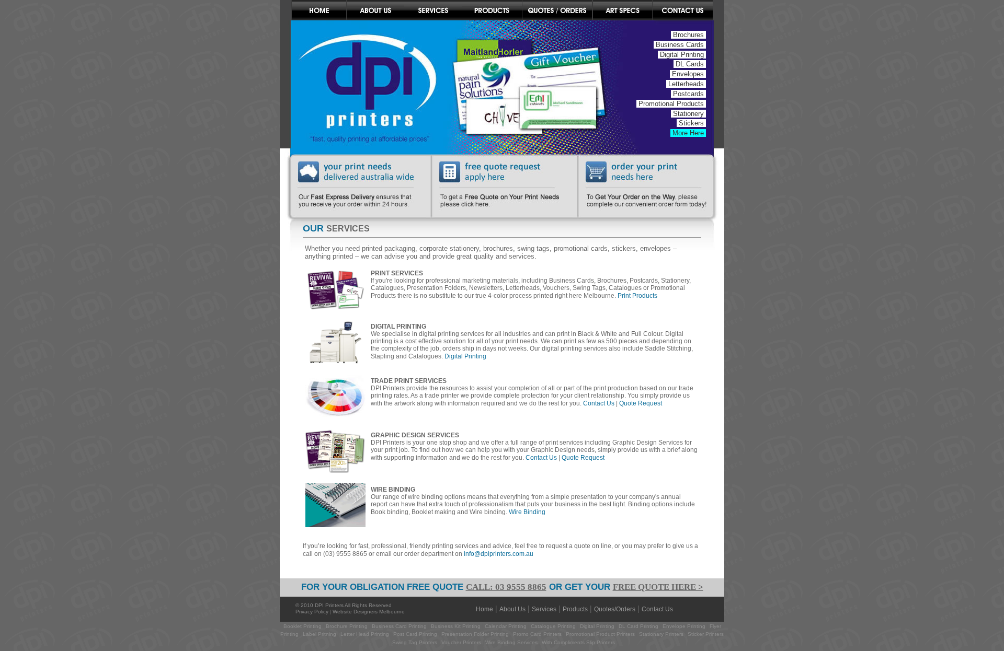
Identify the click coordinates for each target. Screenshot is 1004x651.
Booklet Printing (302, 626)
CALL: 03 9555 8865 (506, 587)
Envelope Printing (684, 626)
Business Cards (680, 45)
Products (575, 609)
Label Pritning (319, 634)
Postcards (688, 94)
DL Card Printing (638, 626)
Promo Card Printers (537, 634)
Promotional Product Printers (600, 634)
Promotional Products (671, 104)
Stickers (691, 123)
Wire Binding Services (511, 642)
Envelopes (688, 74)
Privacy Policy (311, 611)
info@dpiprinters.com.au (498, 553)
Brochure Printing (347, 626)
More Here (688, 133)
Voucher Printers (461, 642)
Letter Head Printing (364, 634)
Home (484, 609)
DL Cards (690, 64)
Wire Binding (527, 512)
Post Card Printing (415, 634)
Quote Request (640, 403)
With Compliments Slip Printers (578, 642)
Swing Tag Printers (414, 642)
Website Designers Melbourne (369, 611)
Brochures (688, 35)
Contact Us (598, 403)
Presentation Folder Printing (475, 634)
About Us (512, 609)
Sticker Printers (706, 634)
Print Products (637, 295)
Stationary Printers (661, 634)
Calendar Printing (506, 626)
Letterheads (686, 84)
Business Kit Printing (456, 626)
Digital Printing (682, 55)
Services (544, 609)
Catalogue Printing (553, 626)
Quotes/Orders (614, 609)
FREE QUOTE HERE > (658, 587)
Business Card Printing (398, 626)
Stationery (688, 114)
